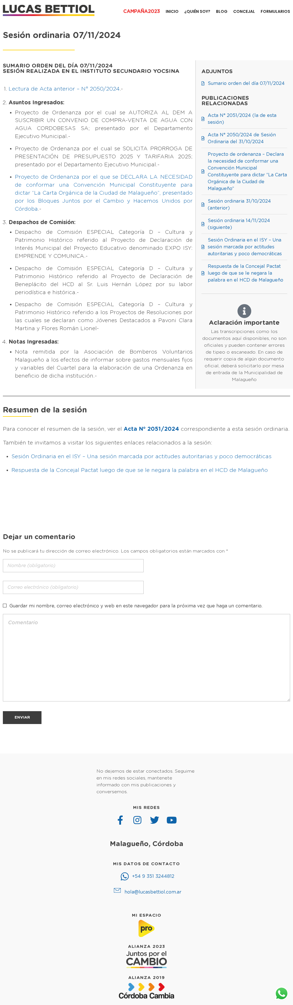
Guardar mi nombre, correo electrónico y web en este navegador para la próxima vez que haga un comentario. (135, 606)
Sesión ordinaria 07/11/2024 (62, 35)
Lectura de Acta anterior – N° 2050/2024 (64, 89)
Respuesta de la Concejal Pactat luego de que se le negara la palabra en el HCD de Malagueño (139, 470)
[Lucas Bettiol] (48, 10)
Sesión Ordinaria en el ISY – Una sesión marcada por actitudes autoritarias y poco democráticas (141, 456)
